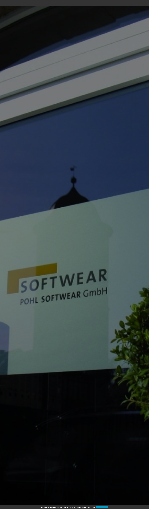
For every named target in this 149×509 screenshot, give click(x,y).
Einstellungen (101, 507)
